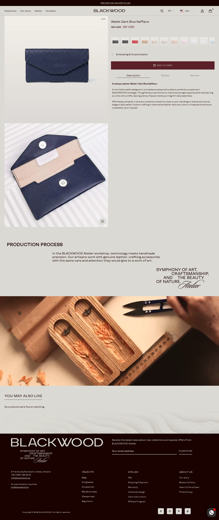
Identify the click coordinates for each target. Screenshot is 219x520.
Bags (84, 477)
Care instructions (137, 497)
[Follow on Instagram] (170, 511)
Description (133, 75)
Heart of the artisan (189, 487)
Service (194, 75)
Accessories (88, 487)
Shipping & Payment (138, 482)
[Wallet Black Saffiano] (125, 42)
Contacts (51, 11)
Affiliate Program (137, 501)
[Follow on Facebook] (161, 511)
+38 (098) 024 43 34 (21, 475)
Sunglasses (87, 482)
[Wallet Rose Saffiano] (174, 42)
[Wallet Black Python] (115, 42)
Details (165, 75)
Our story (25, 11)
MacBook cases (89, 491)
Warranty (133, 487)
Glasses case (88, 496)
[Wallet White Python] (194, 42)
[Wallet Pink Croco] (184, 42)
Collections (10, 11)
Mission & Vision (187, 482)
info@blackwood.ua (20, 478)
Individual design (136, 492)
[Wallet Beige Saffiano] (154, 42)
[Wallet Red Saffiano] (135, 42)
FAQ (130, 477)
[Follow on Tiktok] (188, 511)
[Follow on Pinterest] (179, 511)
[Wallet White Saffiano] (204, 42)
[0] (210, 10)
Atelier (38, 11)
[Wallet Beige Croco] (164, 42)
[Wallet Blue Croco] (213, 42)
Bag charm (87, 501)
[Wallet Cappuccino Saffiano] (145, 42)
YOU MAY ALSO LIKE (23, 395)
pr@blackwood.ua (20, 487)
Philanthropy (185, 492)
